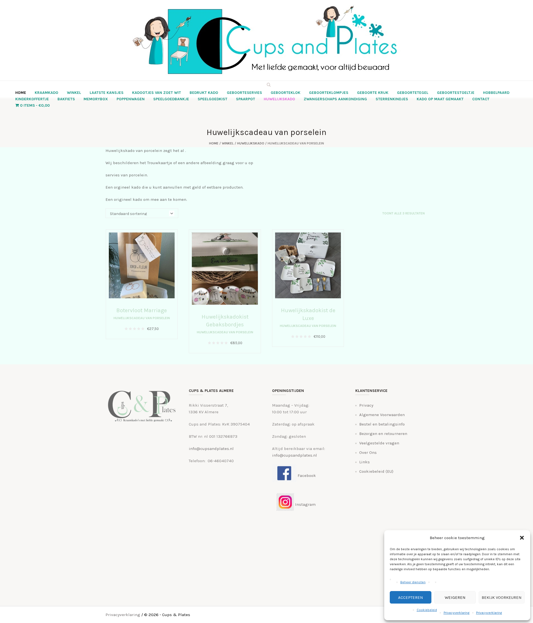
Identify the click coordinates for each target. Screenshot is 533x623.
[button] (522, 538)
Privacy (366, 405)
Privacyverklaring (456, 613)
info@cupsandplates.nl (211, 448)
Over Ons (368, 452)
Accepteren (410, 597)
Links (364, 461)
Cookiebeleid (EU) (376, 471)
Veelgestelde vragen (379, 443)
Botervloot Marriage (141, 310)
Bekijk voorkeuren (502, 597)
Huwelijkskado (250, 143)
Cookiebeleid (427, 610)
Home (213, 143)
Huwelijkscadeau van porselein (142, 318)
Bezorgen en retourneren (383, 433)
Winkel (228, 143)
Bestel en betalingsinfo (382, 424)
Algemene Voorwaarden (382, 414)
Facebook (306, 475)
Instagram (305, 504)
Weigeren (455, 597)
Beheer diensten (413, 582)
